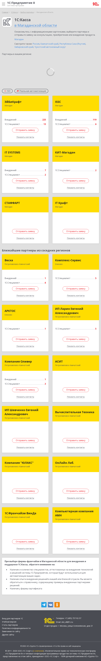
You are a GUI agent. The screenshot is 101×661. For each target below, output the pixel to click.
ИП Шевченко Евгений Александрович (21, 412)
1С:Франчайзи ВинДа (20, 513)
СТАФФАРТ (12, 203)
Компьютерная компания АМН (74, 513)
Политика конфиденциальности (16, 628)
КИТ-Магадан (65, 152)
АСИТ (59, 361)
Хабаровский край (23, 46)
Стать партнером (10, 625)
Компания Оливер (18, 361)
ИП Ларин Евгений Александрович (69, 311)
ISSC (58, 102)
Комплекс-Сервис (68, 260)
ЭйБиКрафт (13, 102)
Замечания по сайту (11, 631)
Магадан (19, 39)
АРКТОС (10, 311)
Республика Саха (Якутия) (72, 43)
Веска (9, 260)
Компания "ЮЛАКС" (19, 463)
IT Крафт (61, 203)
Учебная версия (9, 622)
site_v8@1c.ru (67, 622)
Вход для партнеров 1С (12, 618)
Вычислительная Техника (74, 412)
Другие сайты (8, 634)
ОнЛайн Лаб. (64, 463)
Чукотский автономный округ (50, 46)
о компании (38, 651)
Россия (36, 43)
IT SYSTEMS (12, 152)
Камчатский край (49, 43)
